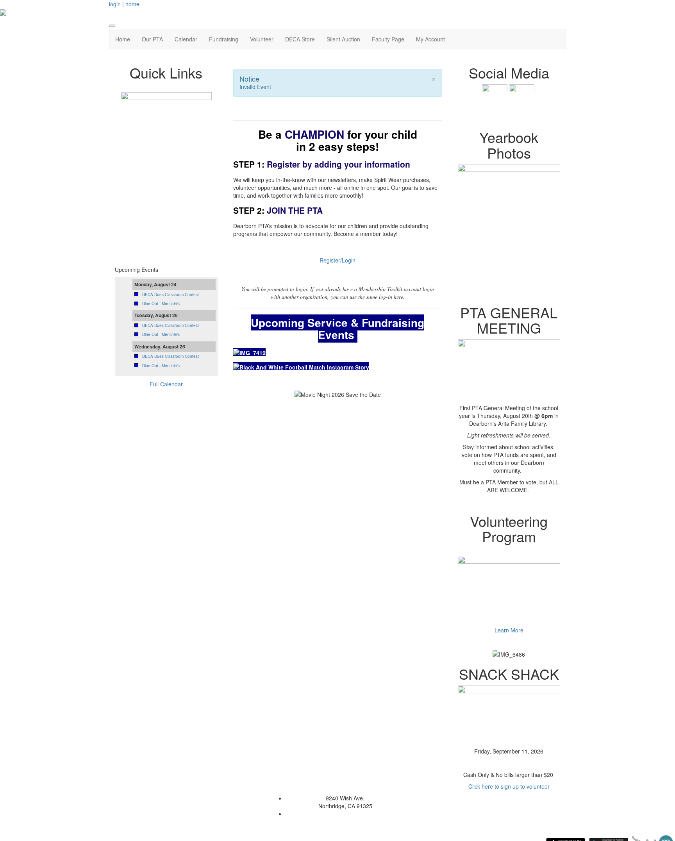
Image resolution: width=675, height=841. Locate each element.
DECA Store (300, 39)
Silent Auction (343, 39)
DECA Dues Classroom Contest (170, 294)
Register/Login (337, 260)
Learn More (509, 630)
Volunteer (261, 39)
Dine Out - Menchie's (161, 303)
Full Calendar (166, 384)
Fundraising (223, 39)
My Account (430, 39)
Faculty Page (388, 39)
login (115, 4)
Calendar (186, 39)
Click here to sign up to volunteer (509, 786)
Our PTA (152, 39)
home (132, 4)
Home (122, 39)
